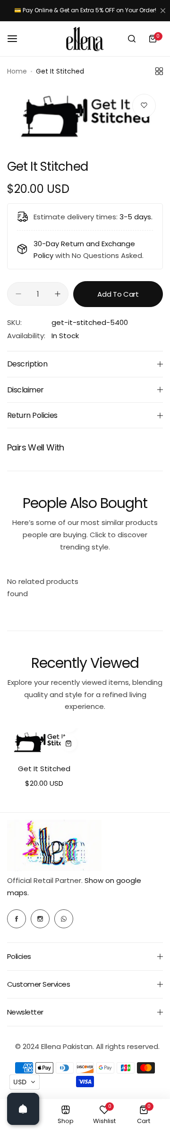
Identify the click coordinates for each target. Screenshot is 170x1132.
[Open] (23, 1109)
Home (17, 71)
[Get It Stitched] (44, 742)
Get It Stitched (44, 769)
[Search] (131, 38)
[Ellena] (85, 38)
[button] (24, 1082)
